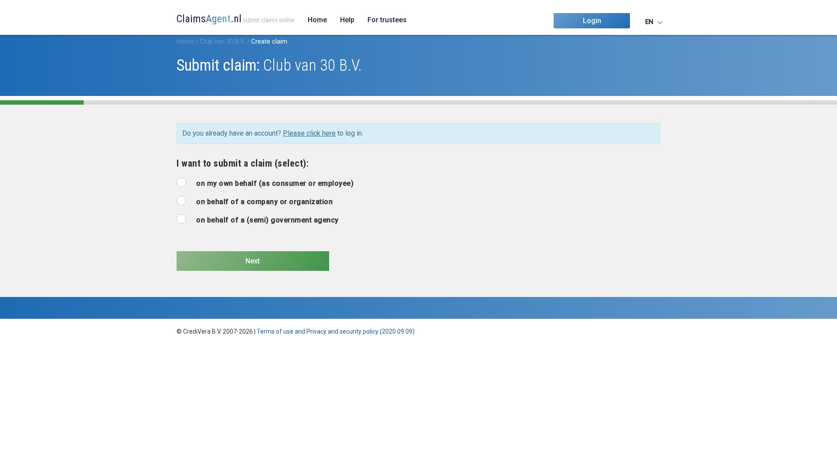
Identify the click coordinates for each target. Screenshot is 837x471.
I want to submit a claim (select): (243, 163)
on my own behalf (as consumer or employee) (275, 183)
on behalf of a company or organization (264, 202)
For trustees (387, 20)
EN (649, 22)
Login (592, 21)
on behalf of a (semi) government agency (267, 220)
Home (317, 20)
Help (347, 20)
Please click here (309, 133)
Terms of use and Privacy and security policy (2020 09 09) (336, 331)
